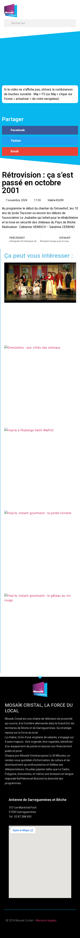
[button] (72, 8)
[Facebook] (28, 928)
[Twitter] (43, 928)
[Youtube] (36, 928)
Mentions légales (46, 920)
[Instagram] (51, 928)
